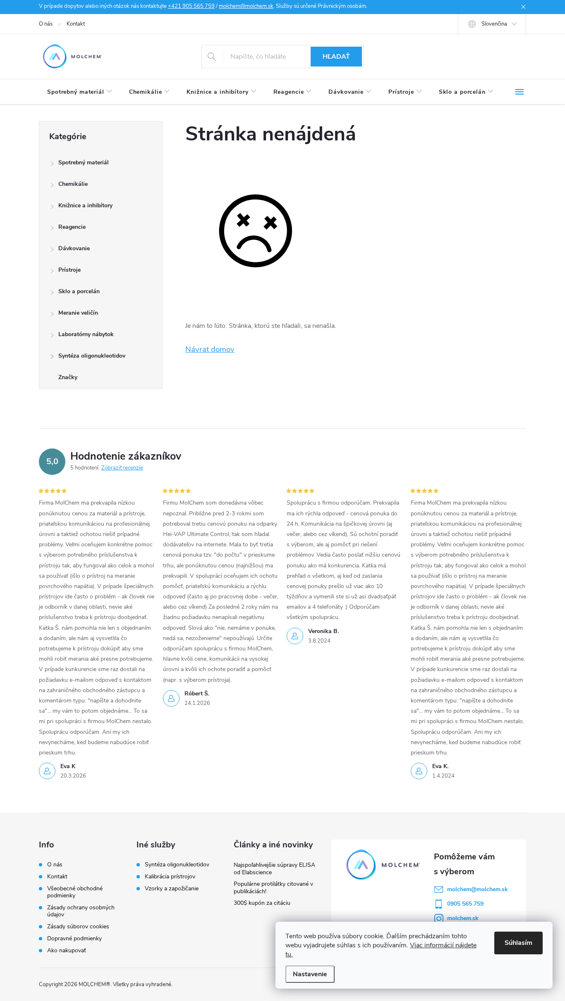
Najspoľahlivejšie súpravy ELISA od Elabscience (274, 868)
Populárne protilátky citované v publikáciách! (273, 887)
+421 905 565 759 (191, 6)
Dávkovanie (74, 248)
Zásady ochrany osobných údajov (81, 911)
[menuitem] (80, 92)
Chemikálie (73, 184)
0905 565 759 (465, 904)
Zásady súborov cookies (78, 926)
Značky (67, 377)
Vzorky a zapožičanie (172, 888)
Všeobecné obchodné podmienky (75, 892)
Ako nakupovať (66, 950)
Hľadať (336, 56)
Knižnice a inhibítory (85, 205)
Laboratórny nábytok (86, 334)
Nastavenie (310, 974)
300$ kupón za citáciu (262, 903)
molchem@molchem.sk (246, 6)
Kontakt (76, 24)
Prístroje (69, 270)
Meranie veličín (78, 313)
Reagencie (72, 227)
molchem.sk (463, 918)
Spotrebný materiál (83, 162)
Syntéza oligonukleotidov (91, 356)
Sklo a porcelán (79, 291)
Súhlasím (518, 942)
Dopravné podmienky (74, 938)
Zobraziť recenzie (122, 468)
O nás (46, 24)
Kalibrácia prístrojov (170, 876)
